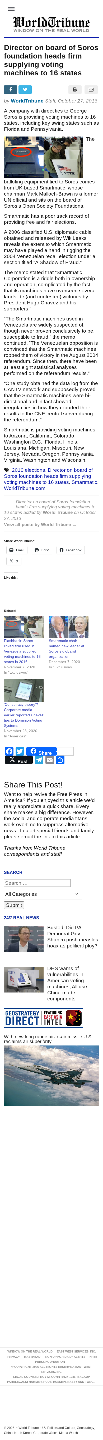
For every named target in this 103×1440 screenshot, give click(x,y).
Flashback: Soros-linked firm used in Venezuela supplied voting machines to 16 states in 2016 (22, 651)
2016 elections (28, 470)
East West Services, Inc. (76, 1351)
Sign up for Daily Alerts (65, 1356)
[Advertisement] (51, 1176)
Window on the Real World (30, 1351)
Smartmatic (84, 482)
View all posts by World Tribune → (40, 524)
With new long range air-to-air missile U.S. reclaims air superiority (48, 1039)
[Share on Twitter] (25, 89)
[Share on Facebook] (11, 89)
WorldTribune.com (24, 488)
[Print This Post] (75, 89)
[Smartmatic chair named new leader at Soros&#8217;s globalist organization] (68, 627)
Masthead (32, 1356)
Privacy (13, 1356)
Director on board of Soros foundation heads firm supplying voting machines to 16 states (48, 476)
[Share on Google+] (40, 89)
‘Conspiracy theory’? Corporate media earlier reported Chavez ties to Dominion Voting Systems (24, 715)
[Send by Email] (91, 89)
